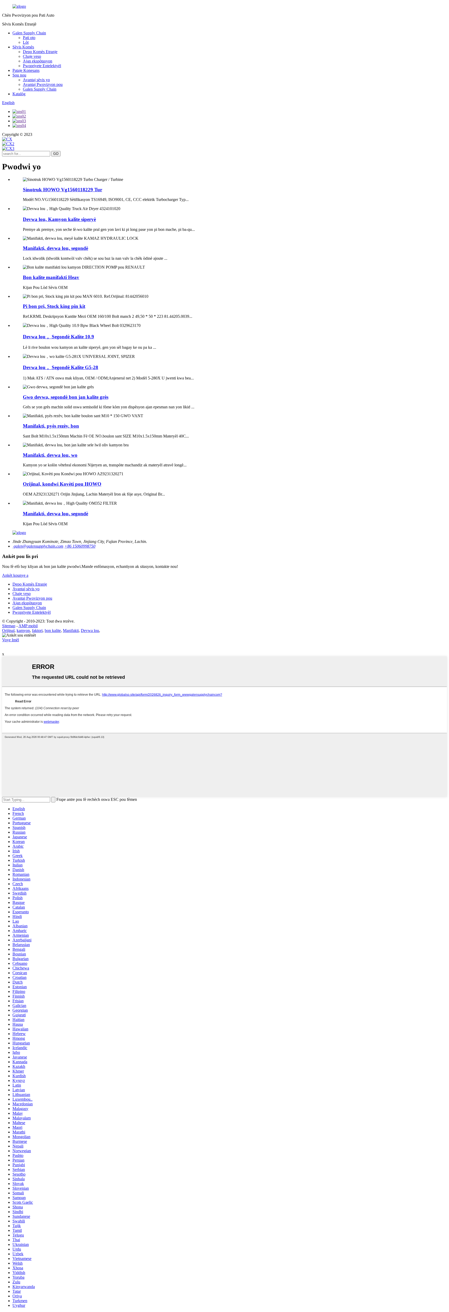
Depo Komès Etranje (40, 51)
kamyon (23, 630)
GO (55, 154)
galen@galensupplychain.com (37, 546)
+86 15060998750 (79, 546)
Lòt (26, 42)
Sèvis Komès (23, 47)
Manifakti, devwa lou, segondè (55, 248)
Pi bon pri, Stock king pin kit (54, 306)
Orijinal (8, 630)
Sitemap (8, 626)
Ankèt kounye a (15, 575)
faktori (37, 630)
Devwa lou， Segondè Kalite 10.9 (58, 336)
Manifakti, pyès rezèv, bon (51, 426)
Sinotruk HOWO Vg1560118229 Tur (62, 189)
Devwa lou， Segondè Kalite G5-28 (60, 367)
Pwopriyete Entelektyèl (42, 66)
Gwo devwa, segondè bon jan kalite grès (65, 397)
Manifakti (71, 630)
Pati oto (29, 37)
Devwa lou (90, 630)
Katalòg (18, 94)
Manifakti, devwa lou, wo (50, 455)
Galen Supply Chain (29, 33)
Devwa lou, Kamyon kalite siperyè (59, 219)
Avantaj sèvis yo (36, 80)
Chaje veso (32, 56)
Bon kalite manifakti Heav (51, 277)
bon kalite (53, 630)
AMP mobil (28, 626)
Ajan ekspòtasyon (37, 61)
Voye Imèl (10, 640)
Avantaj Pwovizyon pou (43, 84)
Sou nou (19, 75)
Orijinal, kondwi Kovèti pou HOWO (62, 484)
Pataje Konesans (25, 70)
